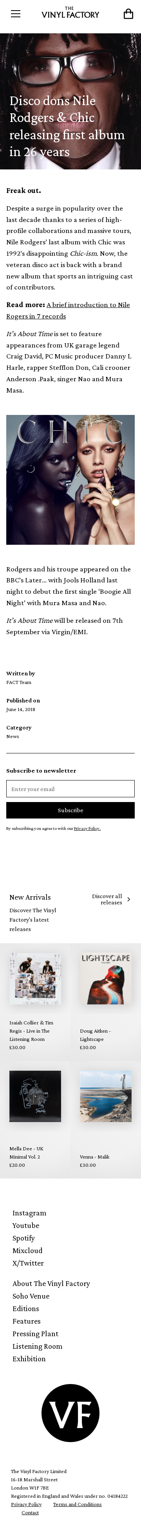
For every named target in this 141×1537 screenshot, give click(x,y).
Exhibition (29, 1358)
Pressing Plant (35, 1333)
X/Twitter (28, 1263)
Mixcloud (28, 1250)
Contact (30, 1512)
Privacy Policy (26, 1504)
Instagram (30, 1212)
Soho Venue (31, 1295)
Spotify (24, 1237)
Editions (26, 1308)
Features (27, 1321)
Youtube (26, 1225)
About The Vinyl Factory (51, 1283)
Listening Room (38, 1346)
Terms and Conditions (77, 1504)
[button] (22, 13)
